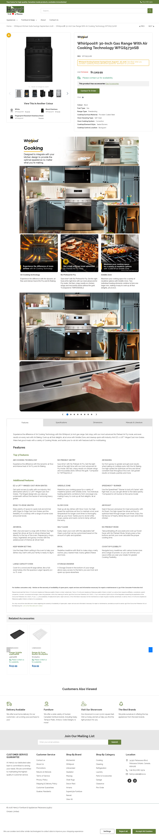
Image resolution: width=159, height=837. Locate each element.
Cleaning (99, 764)
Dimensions (97, 422)
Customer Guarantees (45, 788)
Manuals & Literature (134, 422)
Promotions (41, 768)
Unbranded (70, 768)
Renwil (68, 795)
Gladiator (70, 772)
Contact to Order (88, 91)
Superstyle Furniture (74, 791)
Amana (69, 788)
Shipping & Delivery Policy (46, 784)
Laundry (99, 772)
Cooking (99, 760)
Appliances (10, 20)
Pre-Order (100, 788)
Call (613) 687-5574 (137, 770)
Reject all (123, 831)
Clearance (100, 784)
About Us (40, 764)
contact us (94, 78)
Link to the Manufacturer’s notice (32, 606)
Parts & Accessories (104, 776)
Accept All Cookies (144, 831)
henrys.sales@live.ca (137, 774)
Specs (61, 422)
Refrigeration (101, 768)
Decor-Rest (70, 784)
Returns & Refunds (43, 772)
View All (69, 799)
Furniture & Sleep (28, 20)
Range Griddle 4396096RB (15, 653)
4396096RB (13, 657)
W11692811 (36, 657)
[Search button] (150, 10)
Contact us (40, 760)
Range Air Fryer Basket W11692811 (40, 653)
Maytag (69, 776)
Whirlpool (70, 764)
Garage (99, 780)
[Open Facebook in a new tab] (129, 781)
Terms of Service (43, 776)
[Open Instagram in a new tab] (135, 781)
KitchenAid (70, 760)
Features (25, 423)
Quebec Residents (43, 791)
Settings (107, 831)
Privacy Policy (41, 780)
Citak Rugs (70, 780)
